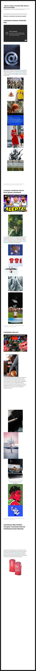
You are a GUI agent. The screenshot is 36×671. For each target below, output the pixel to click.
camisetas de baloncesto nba (20, 183)
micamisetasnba (6, 519)
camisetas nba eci (11, 332)
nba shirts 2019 (14, 326)
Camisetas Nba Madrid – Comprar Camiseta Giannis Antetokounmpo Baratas (14, 527)
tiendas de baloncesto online (17, 184)
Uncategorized (12, 183)
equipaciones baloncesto (7, 326)
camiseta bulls (17, 552)
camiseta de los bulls (21, 70)
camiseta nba (13, 377)
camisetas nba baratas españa (8, 184)
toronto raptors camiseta (17, 72)
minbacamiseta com (12, 519)
